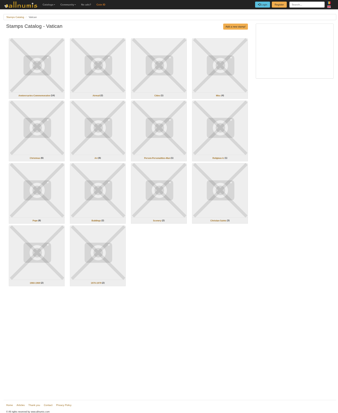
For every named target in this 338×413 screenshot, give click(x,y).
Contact (48, 405)
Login (263, 4)
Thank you (34, 405)
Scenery (157, 220)
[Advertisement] (111, 343)
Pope (35, 220)
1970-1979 (96, 283)
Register (279, 4)
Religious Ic (218, 158)
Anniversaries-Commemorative (34, 95)
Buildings (96, 220)
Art (96, 158)
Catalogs (48, 4)
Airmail (96, 95)
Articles (21, 405)
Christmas (35, 158)
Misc (218, 95)
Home (9, 405)
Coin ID (100, 4)
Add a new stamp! (236, 26)
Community (67, 4)
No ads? (86, 4)
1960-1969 (35, 283)
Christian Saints (218, 220)
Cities (157, 95)
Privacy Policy (63, 405)
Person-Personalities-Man (157, 158)
